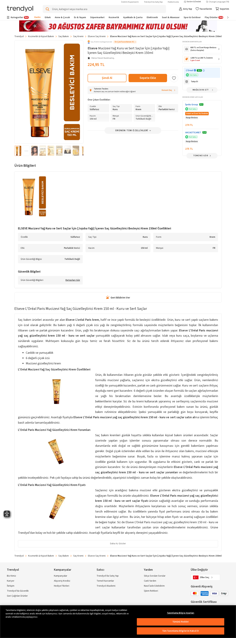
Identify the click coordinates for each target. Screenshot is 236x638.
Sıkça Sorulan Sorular (155, 576)
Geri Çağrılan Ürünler (17, 596)
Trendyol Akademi (106, 586)
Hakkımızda (173, 2)
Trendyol (19, 36)
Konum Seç (167, 90)
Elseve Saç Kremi (97, 36)
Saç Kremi (78, 36)
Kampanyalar (60, 576)
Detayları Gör (72, 280)
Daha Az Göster (118, 543)
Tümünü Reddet (180, 621)
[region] (118, 621)
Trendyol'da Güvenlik (18, 591)
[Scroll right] (225, 17)
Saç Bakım (63, 36)
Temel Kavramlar (105, 581)
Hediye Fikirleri (61, 586)
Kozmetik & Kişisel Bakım (41, 36)
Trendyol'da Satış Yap (153, 2)
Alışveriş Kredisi (62, 581)
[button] (112, 42)
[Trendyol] (20, 9)
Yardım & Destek (194, 2)
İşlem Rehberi (151, 591)
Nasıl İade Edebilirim (154, 586)
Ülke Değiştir (199, 570)
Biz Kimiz (11, 576)
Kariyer (10, 581)
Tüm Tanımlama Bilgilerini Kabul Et (180, 630)
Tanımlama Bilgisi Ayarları (180, 613)
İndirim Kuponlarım (130, 2)
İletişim (10, 586)
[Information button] (203, 70)
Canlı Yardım (150, 581)
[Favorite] (174, 78)
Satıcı (100, 570)
